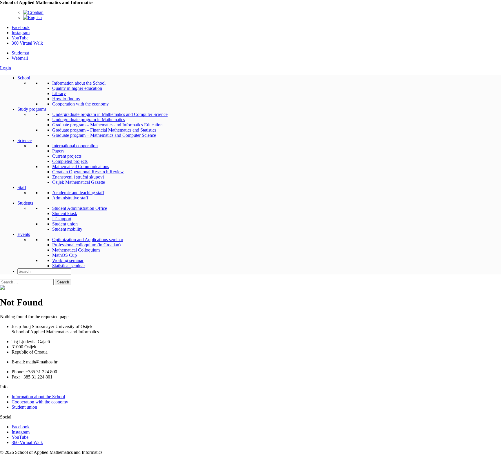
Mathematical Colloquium (76, 249)
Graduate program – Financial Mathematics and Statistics (104, 130)
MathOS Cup (64, 255)
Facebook (21, 27)
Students (25, 203)
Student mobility (67, 229)
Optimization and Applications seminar (87, 239)
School (23, 77)
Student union (65, 223)
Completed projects (70, 161)
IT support (61, 218)
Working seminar (68, 260)
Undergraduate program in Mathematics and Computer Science (110, 114)
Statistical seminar (68, 265)
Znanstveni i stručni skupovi (78, 176)
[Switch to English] (32, 17)
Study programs (31, 109)
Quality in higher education (77, 88)
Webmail (20, 58)
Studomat (20, 52)
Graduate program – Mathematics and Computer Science (104, 135)
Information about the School (79, 83)
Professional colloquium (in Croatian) (86, 244)
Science (24, 140)
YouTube (20, 37)
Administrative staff (70, 197)
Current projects (66, 156)
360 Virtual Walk (27, 43)
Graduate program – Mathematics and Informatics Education (107, 124)
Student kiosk (64, 213)
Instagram (21, 32)
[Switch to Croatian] (33, 12)
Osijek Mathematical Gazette (78, 182)
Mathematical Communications (80, 166)
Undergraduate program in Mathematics (88, 119)
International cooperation (75, 145)
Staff (21, 187)
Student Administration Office (79, 208)
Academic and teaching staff (78, 192)
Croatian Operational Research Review (88, 171)
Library (59, 93)
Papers (58, 150)
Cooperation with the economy (80, 103)
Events (23, 234)
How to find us (66, 98)
